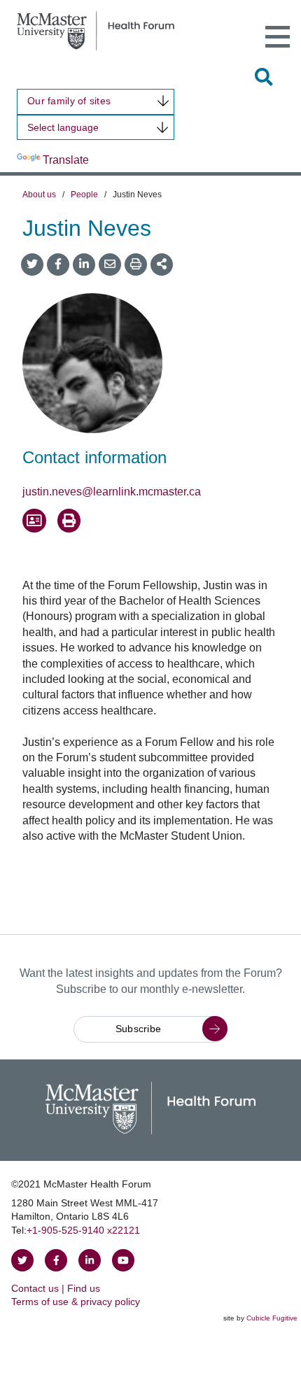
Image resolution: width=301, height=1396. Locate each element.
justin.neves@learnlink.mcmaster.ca (111, 492)
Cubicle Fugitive (272, 1318)
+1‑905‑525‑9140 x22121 (83, 1230)
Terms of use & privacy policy (75, 1301)
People (84, 194)
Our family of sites (69, 100)
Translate (66, 160)
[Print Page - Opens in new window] (69, 521)
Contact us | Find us (55, 1288)
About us (39, 194)
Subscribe (138, 1028)
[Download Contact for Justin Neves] (34, 521)
